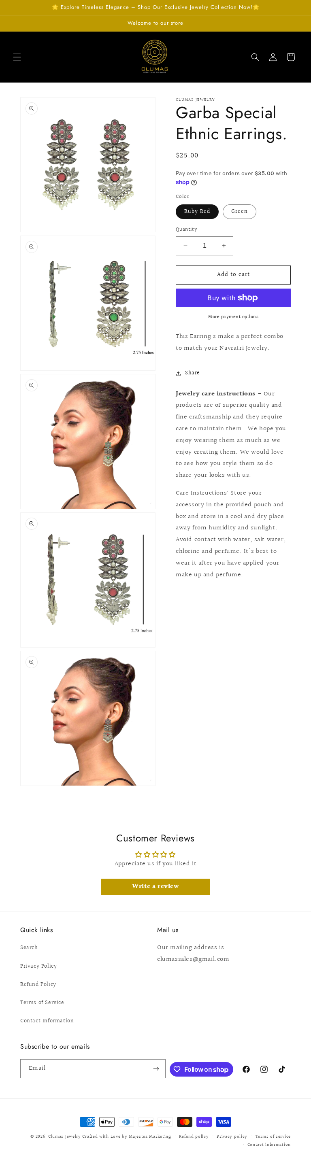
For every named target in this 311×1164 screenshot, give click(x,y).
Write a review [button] (155, 886)
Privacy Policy (38, 966)
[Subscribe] (156, 1068)
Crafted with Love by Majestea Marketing (126, 1136)
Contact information (269, 1144)
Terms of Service (42, 1002)
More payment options (233, 317)
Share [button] (192, 373)
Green (239, 211)
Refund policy (194, 1136)
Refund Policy (38, 984)
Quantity (186, 230)
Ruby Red (197, 211)
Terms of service (273, 1136)
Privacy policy (232, 1136)
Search (29, 947)
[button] (17, 57)
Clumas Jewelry (64, 1136)
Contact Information (47, 1021)
